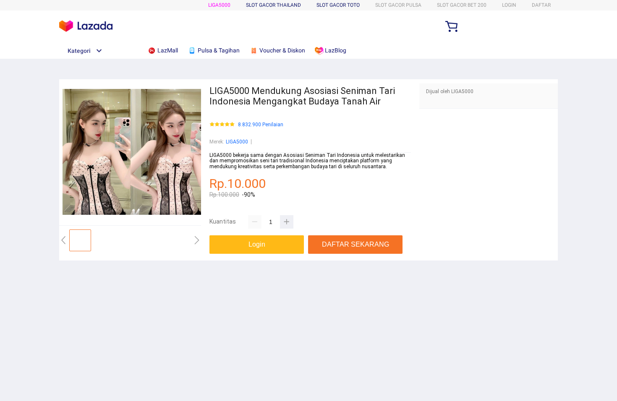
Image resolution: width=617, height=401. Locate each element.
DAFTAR (541, 5)
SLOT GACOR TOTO (338, 5)
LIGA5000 (219, 5)
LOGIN (509, 5)
